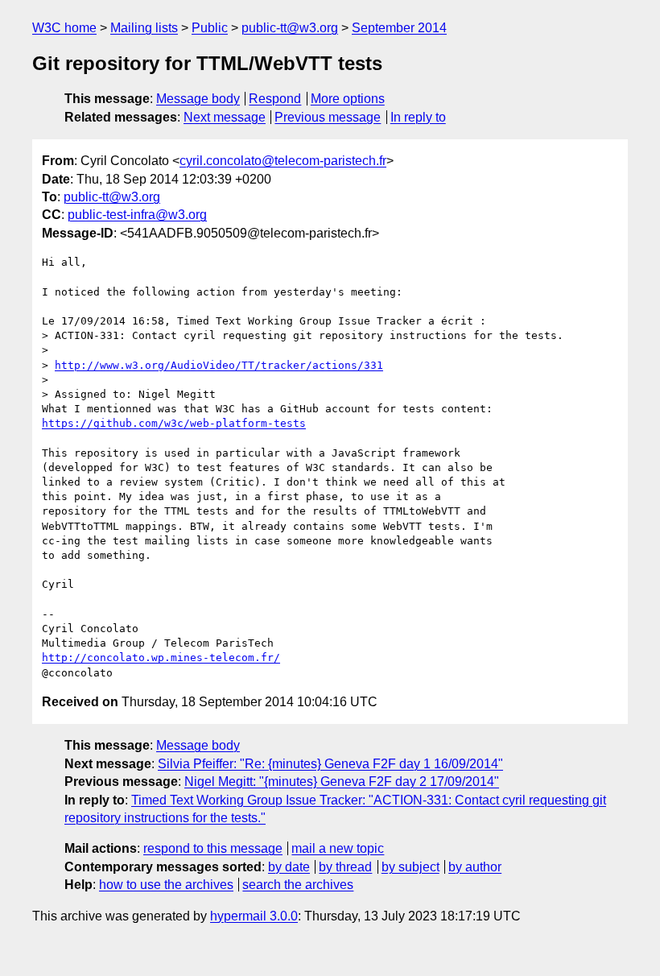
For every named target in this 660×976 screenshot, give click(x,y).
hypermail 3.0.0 (254, 916)
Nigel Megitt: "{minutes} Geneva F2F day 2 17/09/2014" (341, 781)
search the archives (297, 884)
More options (348, 98)
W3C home (64, 28)
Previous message (327, 117)
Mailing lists (144, 28)
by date (289, 867)
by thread (345, 867)
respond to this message (213, 848)
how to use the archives (166, 884)
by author (474, 867)
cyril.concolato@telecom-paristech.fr (282, 160)
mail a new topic (337, 848)
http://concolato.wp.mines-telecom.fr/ (161, 657)
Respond (275, 98)
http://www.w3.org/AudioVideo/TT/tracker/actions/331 (219, 365)
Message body (198, 98)
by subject (410, 867)
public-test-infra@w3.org (137, 214)
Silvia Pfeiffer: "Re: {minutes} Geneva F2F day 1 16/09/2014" (330, 764)
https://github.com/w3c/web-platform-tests (174, 423)
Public (210, 28)
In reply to (418, 117)
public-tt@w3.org (289, 28)
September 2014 (399, 28)
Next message (225, 117)
